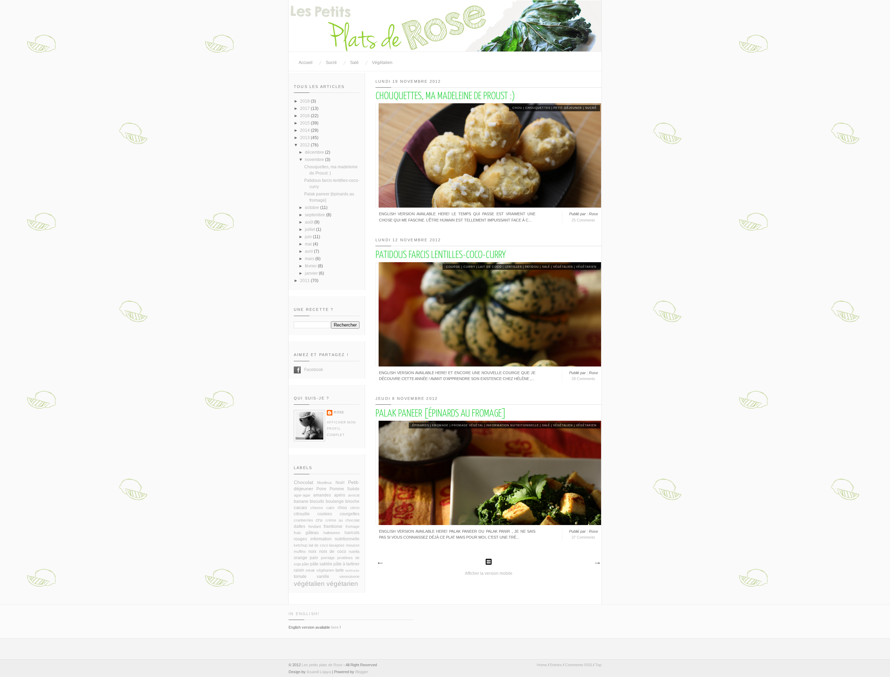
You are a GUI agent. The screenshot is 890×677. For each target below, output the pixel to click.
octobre (312, 207)
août (309, 222)
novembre (315, 159)
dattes (299, 526)
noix (312, 551)
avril (309, 251)
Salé (354, 62)
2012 (305, 145)
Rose (339, 412)
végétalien (563, 266)
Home (542, 665)
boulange (335, 501)
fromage (440, 425)
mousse (352, 545)
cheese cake (322, 508)
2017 (305, 108)
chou (517, 108)
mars (310, 258)
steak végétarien (320, 570)
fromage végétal (467, 425)
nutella (354, 551)
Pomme (337, 488)
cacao (300, 507)
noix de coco (332, 551)
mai (309, 244)
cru (319, 520)
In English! (304, 614)
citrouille (302, 513)
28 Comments (583, 379)
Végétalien (382, 62)
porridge (328, 558)
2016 (305, 115)
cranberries (303, 520)
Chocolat (303, 482)
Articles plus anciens (596, 563)
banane (301, 501)
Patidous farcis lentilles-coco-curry (440, 255)
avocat (353, 495)
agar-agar (302, 495)
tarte (339, 570)
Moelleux (324, 483)
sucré (591, 108)
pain (314, 557)
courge (453, 266)
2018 (305, 101)
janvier (312, 273)
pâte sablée (321, 564)
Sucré (331, 62)
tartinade (352, 570)
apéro (339, 495)
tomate (300, 576)
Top (598, 665)
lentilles (513, 266)
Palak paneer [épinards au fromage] (440, 414)
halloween (331, 533)
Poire (321, 488)
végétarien (586, 266)
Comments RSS (578, 665)
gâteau (312, 532)
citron (354, 508)
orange (300, 557)
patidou (532, 266)
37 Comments (583, 537)
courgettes (349, 513)
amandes (322, 495)
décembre (315, 152)
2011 (305, 280)
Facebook (297, 369)
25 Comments (583, 220)
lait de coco (490, 266)
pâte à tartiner (346, 564)
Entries (556, 665)
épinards (420, 425)
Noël (340, 482)
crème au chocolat (342, 520)
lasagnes (337, 545)
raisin (299, 570)
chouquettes (537, 108)
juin (309, 236)
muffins (300, 551)
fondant (314, 526)
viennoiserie (349, 576)
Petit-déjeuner (567, 108)
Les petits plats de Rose (322, 665)
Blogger (361, 672)
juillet (310, 229)
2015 (305, 123)
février (311, 266)
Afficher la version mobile (488, 573)
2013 (305, 137)
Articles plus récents (380, 563)
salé (546, 266)
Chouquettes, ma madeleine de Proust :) (445, 96)
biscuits (317, 501)
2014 (305, 130)
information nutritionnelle (512, 425)
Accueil (306, 62)
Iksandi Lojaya (319, 672)
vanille (323, 576)
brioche (352, 501)
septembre (315, 214)
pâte (305, 564)
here (335, 627)
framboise (333, 526)
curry (469, 266)
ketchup (300, 545)
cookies (324, 513)
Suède (353, 488)
